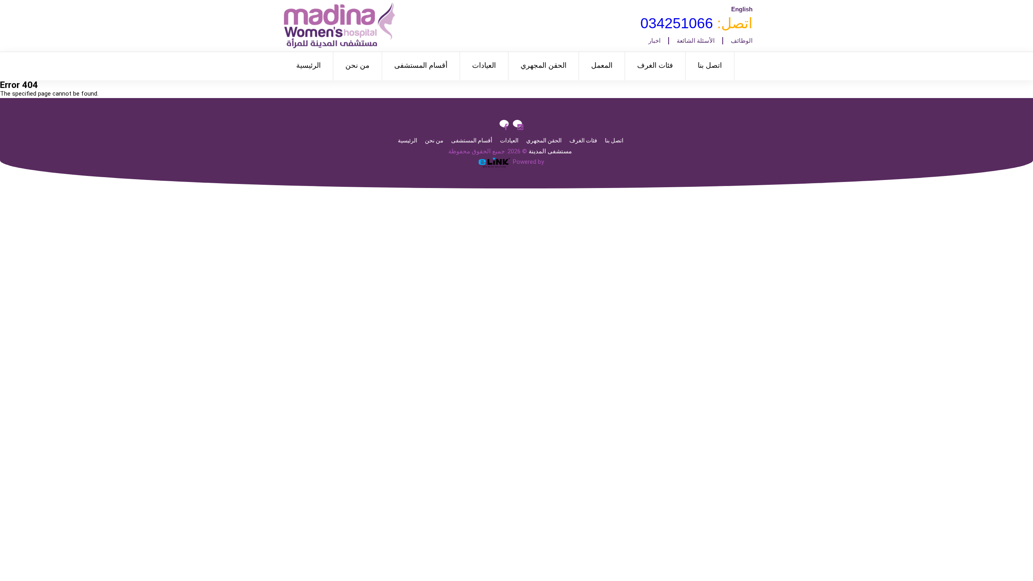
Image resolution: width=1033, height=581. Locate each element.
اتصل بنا (710, 65)
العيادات (484, 65)
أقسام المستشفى (420, 65)
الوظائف (742, 40)
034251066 (676, 23)
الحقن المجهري (544, 65)
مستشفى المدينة (550, 151)
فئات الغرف (655, 65)
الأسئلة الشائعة (696, 40)
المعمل (602, 65)
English (742, 9)
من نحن (357, 65)
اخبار (654, 40)
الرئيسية (308, 65)
